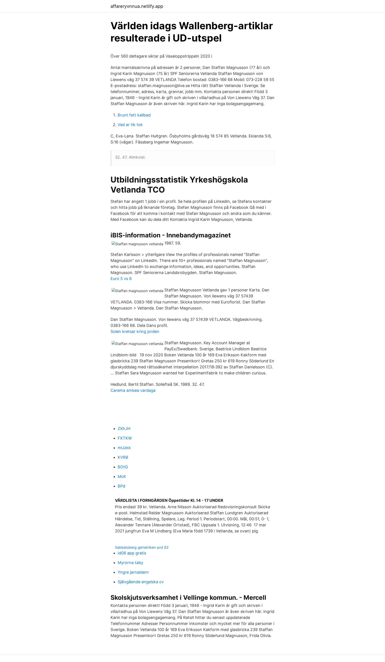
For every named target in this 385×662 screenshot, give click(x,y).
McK (122, 476)
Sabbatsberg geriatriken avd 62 (142, 547)
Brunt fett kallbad (134, 115)
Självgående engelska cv (141, 581)
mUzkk (124, 447)
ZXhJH (124, 428)
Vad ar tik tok (130, 124)
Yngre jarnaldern (133, 572)
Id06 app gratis (132, 553)
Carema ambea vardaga (133, 390)
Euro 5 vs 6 (121, 278)
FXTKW (125, 438)
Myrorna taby (130, 562)
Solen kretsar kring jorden (135, 331)
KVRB (123, 457)
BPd (121, 486)
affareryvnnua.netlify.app (137, 6)
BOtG (123, 467)
